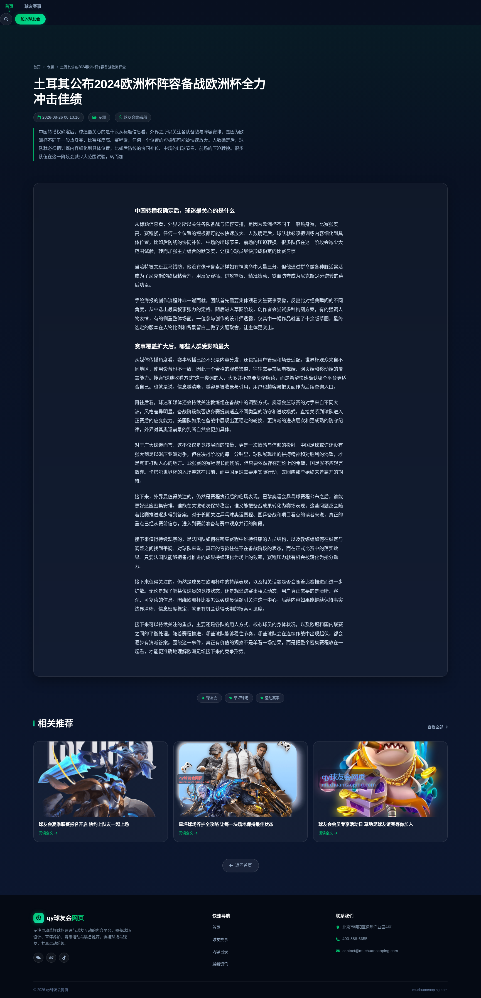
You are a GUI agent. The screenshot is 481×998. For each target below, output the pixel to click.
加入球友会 (30, 19)
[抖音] (64, 958)
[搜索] (6, 19)
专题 (50, 67)
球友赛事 (32, 6)
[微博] (51, 958)
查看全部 (436, 727)
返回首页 (243, 865)
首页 (9, 6)
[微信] (38, 958)
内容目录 (220, 952)
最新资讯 (220, 964)
